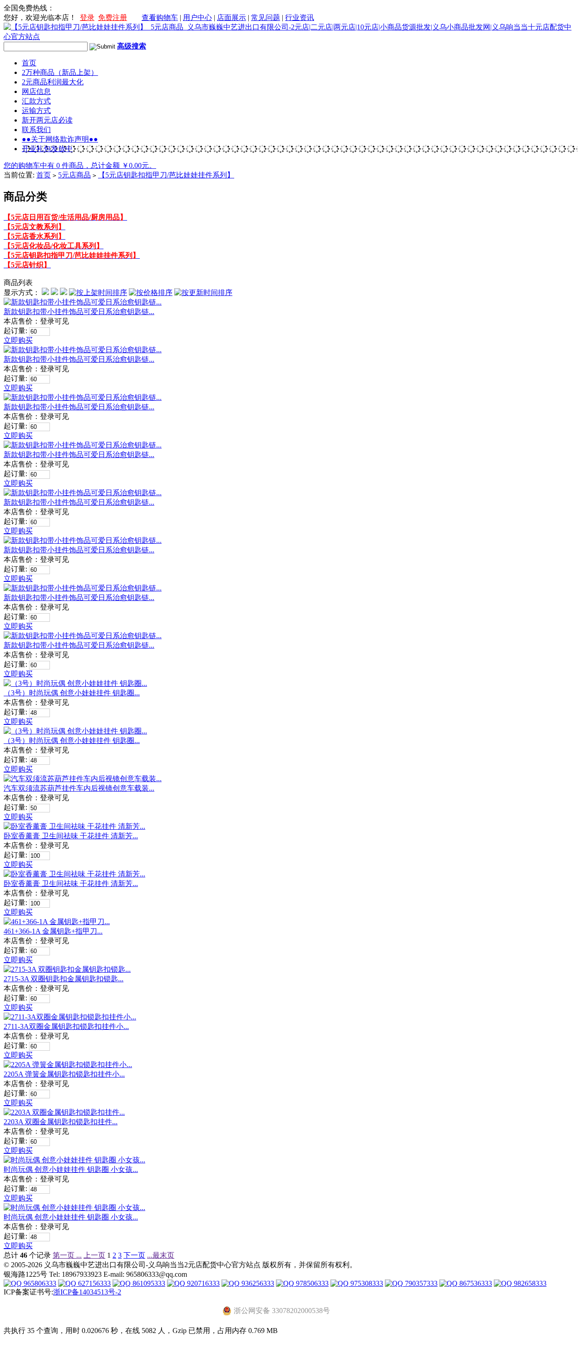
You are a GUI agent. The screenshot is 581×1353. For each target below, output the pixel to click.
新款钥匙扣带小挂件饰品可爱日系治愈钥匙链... (79, 311)
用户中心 (197, 17)
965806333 (39, 1283)
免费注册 (112, 17)
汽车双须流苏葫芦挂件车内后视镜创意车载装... (79, 788)
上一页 (94, 1255)
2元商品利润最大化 (53, 82)
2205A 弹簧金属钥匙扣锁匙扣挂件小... (64, 1074)
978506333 (311, 1283)
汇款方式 (36, 101)
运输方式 (36, 110)
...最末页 (160, 1255)
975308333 (366, 1283)
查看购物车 (160, 17)
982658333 (529, 1283)
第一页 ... (67, 1255)
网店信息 (36, 91)
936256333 (257, 1283)
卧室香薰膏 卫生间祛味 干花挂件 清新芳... (71, 836)
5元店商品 (74, 175)
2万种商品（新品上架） (60, 72)
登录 (87, 17)
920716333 (202, 1283)
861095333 (148, 1283)
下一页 (134, 1255)
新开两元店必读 (47, 120)
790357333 (420, 1283)
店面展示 (231, 17)
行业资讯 (299, 17)
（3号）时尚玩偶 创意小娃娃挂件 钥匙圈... (72, 693)
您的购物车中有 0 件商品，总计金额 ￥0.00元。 (80, 165)
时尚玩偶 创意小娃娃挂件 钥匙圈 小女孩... (71, 1169)
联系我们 (36, 129)
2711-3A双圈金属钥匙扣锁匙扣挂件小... (66, 1026)
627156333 (93, 1283)
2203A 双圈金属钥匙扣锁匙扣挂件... (61, 1122)
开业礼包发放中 (47, 149)
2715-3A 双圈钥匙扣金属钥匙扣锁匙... (63, 979)
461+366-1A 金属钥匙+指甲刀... (53, 931)
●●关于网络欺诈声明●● (60, 139)
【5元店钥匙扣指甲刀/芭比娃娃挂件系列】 (166, 175)
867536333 (475, 1283)
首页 (29, 63)
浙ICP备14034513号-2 (87, 1292)
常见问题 (265, 17)
